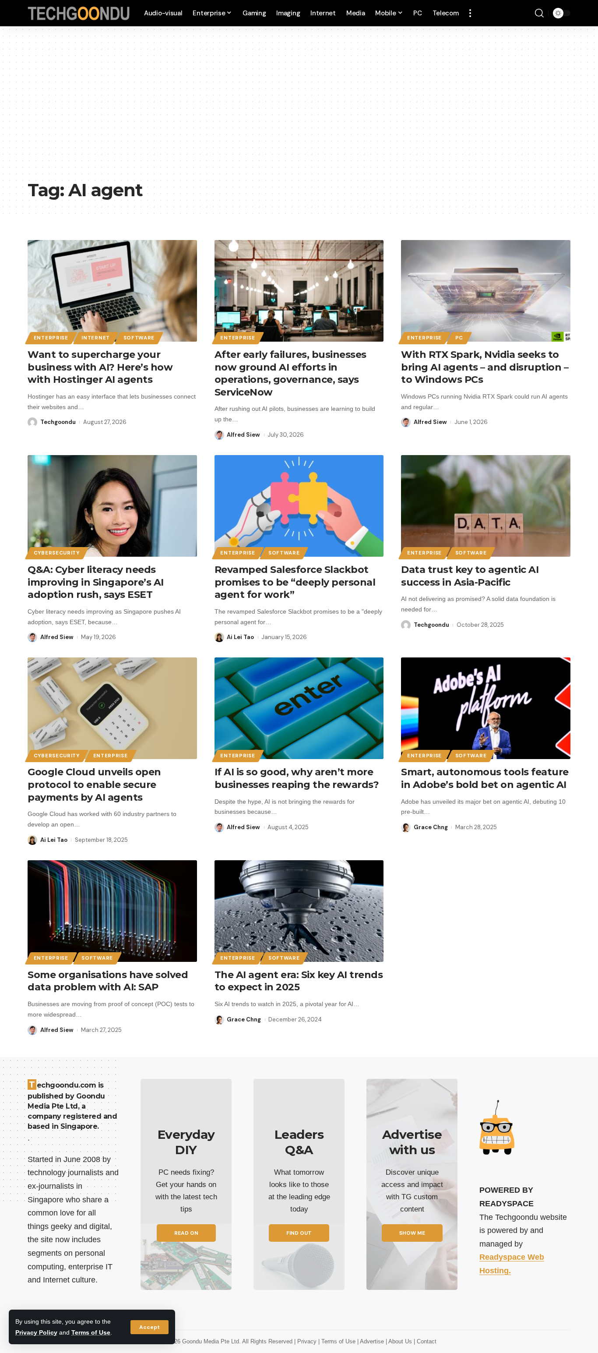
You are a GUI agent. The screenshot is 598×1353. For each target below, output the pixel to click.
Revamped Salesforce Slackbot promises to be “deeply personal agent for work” (295, 582)
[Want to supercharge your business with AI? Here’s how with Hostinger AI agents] (112, 291)
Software (139, 338)
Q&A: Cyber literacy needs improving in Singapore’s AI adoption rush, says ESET (96, 582)
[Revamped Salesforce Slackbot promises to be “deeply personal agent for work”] (299, 506)
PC (459, 338)
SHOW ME (412, 1232)
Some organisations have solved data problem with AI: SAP (108, 981)
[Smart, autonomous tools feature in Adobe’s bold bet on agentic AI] (485, 708)
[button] (149, 1327)
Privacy (307, 1341)
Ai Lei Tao (240, 637)
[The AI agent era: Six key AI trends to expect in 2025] (299, 911)
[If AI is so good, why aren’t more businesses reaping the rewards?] (299, 708)
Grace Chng (431, 827)
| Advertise (371, 1341)
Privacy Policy (36, 1332)
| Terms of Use (337, 1341)
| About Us (400, 1341)
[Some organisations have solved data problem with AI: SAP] (112, 911)
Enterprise (51, 338)
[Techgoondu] (79, 13)
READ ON (186, 1232)
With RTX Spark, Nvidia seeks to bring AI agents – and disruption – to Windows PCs (484, 367)
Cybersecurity (57, 553)
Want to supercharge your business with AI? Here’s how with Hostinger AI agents (100, 367)
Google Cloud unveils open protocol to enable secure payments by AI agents (94, 784)
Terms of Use (90, 1332)
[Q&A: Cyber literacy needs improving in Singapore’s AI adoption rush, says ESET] (112, 506)
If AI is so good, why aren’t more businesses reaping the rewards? (297, 778)
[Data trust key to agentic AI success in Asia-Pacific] (485, 506)
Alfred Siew (243, 434)
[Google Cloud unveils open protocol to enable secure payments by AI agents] (112, 708)
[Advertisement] (299, 109)
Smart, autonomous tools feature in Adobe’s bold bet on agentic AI (485, 778)
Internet (95, 338)
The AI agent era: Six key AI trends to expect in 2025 (299, 981)
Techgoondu (58, 422)
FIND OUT (299, 1232)
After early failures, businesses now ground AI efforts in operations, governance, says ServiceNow (290, 373)
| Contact (425, 1341)
